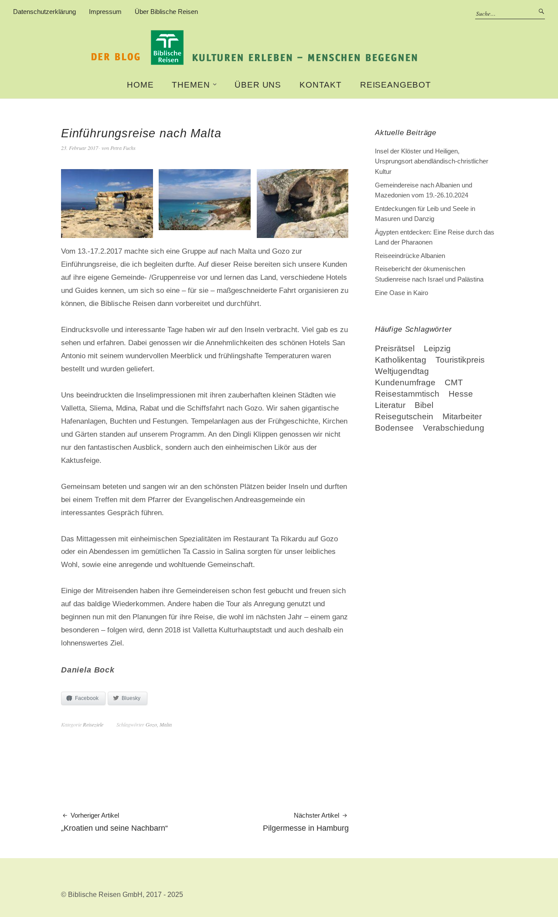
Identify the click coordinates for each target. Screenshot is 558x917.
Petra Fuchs (123, 147)
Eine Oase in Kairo (401, 292)
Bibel (424, 405)
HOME (140, 84)
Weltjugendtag (402, 371)
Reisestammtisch (407, 393)
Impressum (105, 11)
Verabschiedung (453, 427)
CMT (454, 382)
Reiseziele (93, 724)
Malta (166, 724)
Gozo (151, 724)
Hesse (461, 393)
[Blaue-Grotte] (303, 234)
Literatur (390, 405)
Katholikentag (400, 359)
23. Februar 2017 (79, 147)
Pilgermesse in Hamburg (306, 822)
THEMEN (191, 84)
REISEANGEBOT (395, 84)
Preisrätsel (395, 348)
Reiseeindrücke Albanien (410, 255)
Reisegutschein (404, 416)
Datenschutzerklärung (44, 11)
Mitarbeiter (462, 416)
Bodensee (394, 427)
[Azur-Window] (107, 234)
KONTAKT (320, 84)
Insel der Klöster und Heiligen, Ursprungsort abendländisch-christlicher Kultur (431, 161)
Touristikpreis (460, 359)
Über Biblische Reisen (166, 11)
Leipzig (437, 348)
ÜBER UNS (258, 84)
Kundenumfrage (405, 382)
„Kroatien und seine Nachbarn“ (114, 822)
